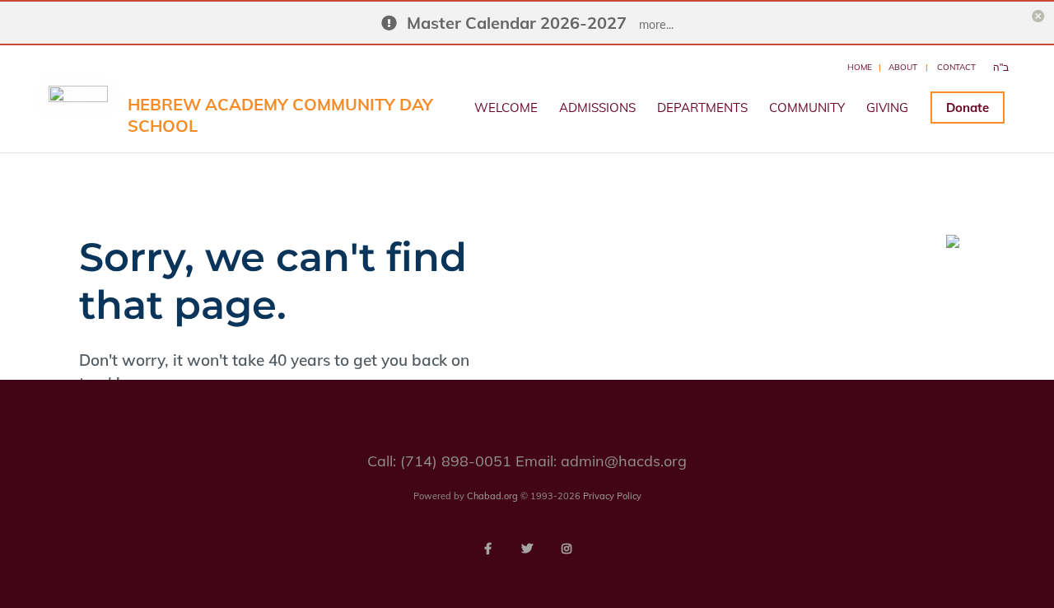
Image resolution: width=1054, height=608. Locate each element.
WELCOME (506, 107)
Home (859, 67)
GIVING (887, 107)
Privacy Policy (612, 496)
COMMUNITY (807, 107)
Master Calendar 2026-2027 (517, 22)
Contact (956, 67)
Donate (967, 107)
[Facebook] (487, 548)
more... (656, 24)
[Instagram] (566, 548)
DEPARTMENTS (702, 107)
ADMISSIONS (597, 107)
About (902, 67)
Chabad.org (492, 496)
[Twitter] (527, 548)
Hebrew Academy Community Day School (280, 115)
